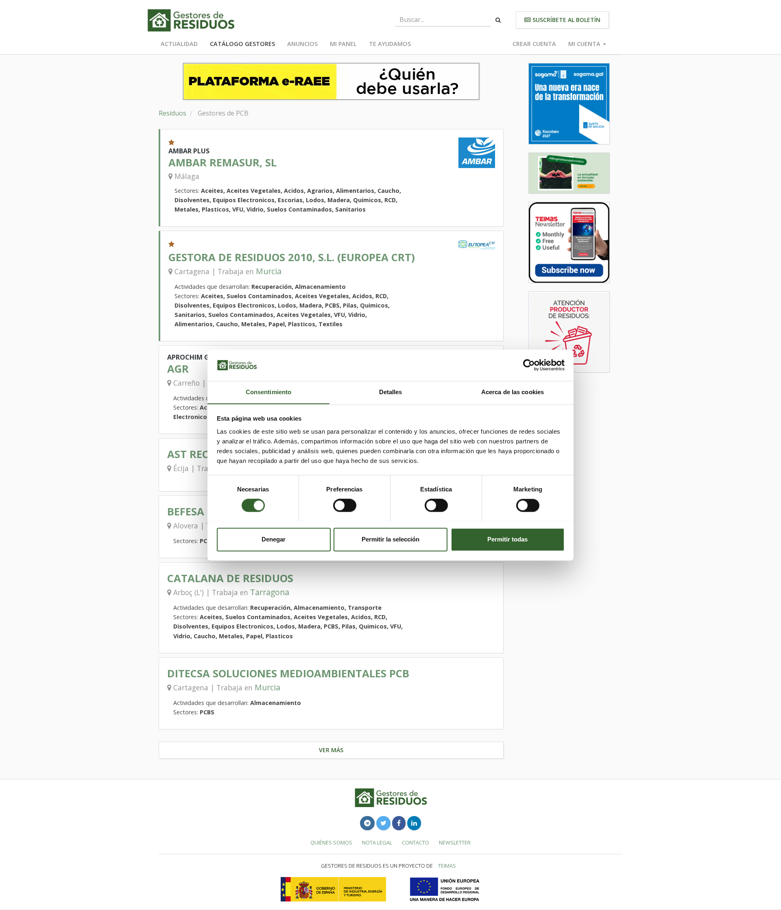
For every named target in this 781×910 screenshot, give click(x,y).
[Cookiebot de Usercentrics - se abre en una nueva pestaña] (529, 365)
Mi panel (343, 44)
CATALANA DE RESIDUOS (230, 578)
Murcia (268, 271)
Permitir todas (507, 539)
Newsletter (455, 842)
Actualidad (179, 44)
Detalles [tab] (390, 391)
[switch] (344, 505)
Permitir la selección (390, 539)
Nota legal (377, 842)
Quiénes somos (331, 842)
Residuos (172, 113)
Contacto (415, 842)
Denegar (274, 539)
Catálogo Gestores (242, 44)
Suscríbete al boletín (565, 20)
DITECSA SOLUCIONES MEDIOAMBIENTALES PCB (288, 673)
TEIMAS (447, 865)
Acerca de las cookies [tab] (512, 391)
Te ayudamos (390, 44)
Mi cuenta (585, 44)
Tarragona (269, 592)
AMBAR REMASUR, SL (222, 162)
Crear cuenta (534, 44)
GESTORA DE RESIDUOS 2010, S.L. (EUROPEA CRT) (291, 257)
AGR (178, 369)
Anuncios (302, 44)
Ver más (331, 750)
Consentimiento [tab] (268, 391)
